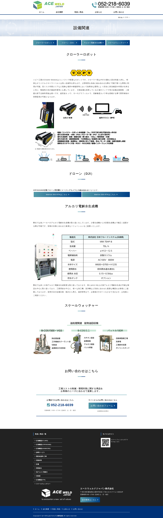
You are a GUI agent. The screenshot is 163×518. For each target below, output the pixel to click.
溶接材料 (39, 460)
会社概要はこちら (89, 500)
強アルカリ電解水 (42, 472)
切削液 (38, 476)
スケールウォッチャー (117, 43)
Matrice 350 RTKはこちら (56, 194)
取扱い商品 (79, 12)
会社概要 (59, 12)
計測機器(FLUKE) (42, 440)
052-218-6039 (62, 405)
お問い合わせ (118, 12)
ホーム (41, 12)
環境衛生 (39, 468)
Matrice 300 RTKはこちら (105, 194)
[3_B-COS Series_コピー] (81, 354)
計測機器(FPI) (40, 480)
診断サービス (40, 452)
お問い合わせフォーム (102, 406)
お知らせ (98, 12)
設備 (37, 464)
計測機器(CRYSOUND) (43, 444)
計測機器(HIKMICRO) (43, 448)
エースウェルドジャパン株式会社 (52, 515)
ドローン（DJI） (68, 43)
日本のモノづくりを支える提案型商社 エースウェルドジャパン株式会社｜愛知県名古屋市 (48, 5)
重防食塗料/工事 (41, 456)
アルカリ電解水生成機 (93, 43)
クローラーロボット (44, 43)
